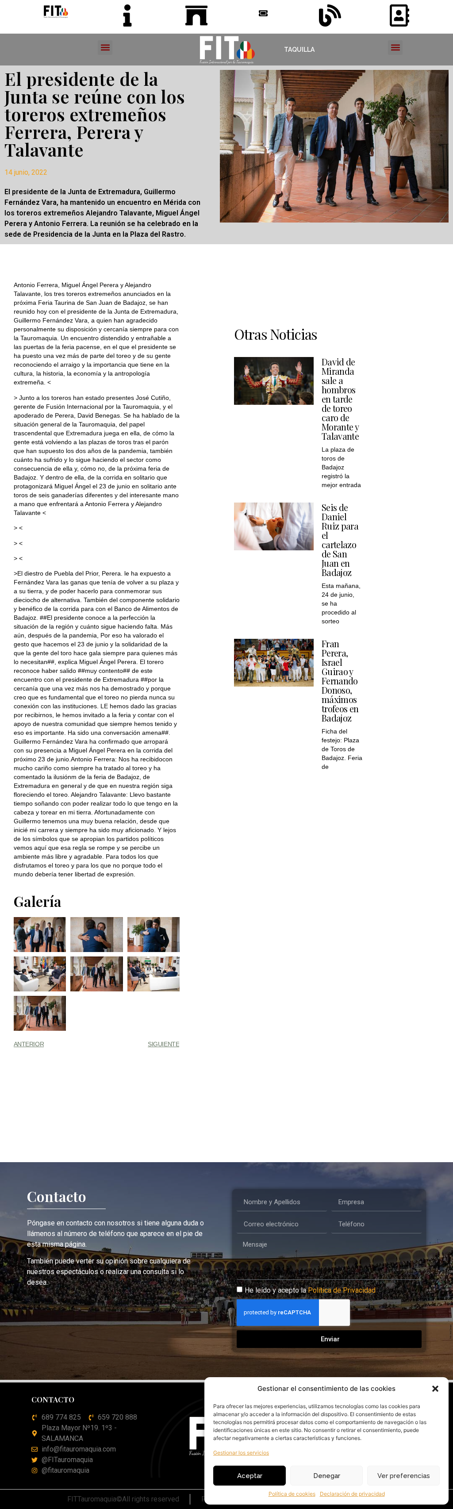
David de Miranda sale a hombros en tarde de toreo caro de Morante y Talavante (340, 399)
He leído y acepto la (310, 1290)
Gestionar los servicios (241, 1452)
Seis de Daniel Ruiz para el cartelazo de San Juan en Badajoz (340, 539)
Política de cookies (292, 1493)
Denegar (326, 1476)
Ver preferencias (403, 1476)
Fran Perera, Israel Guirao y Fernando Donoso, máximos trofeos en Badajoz (340, 680)
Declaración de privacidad (352, 1493)
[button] (435, 1388)
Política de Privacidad (342, 1290)
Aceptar (249, 1476)
